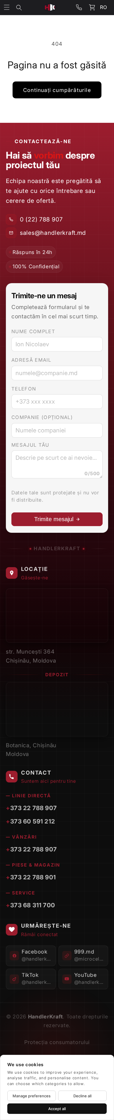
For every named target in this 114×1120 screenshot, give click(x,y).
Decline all (82, 1096)
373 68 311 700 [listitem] (32, 905)
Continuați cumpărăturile (57, 90)
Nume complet (33, 331)
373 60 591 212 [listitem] (32, 821)
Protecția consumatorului (57, 1042)
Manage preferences (32, 1096)
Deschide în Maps (76, 634)
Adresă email (31, 360)
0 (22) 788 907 (41, 219)
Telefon (23, 389)
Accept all (57, 1108)
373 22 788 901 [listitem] (33, 877)
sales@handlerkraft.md (53, 232)
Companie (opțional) (42, 417)
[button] (23, 7)
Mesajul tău (30, 445)
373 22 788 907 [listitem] (33, 808)
